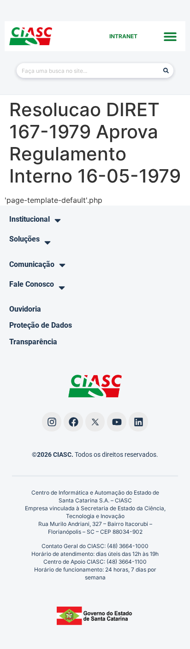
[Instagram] (51, 421)
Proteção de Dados (40, 325)
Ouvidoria (25, 309)
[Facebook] (73, 421)
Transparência (33, 341)
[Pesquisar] (166, 70)
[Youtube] (116, 421)
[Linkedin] (138, 421)
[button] (170, 36)
